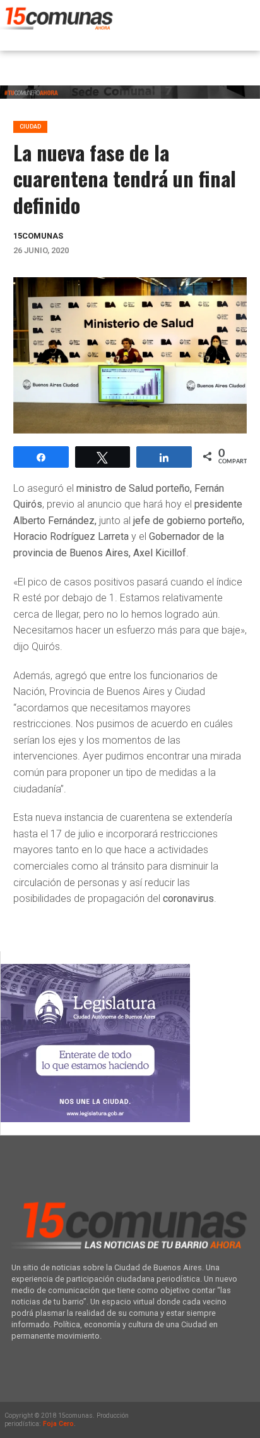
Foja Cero (58, 1424)
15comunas (38, 236)
